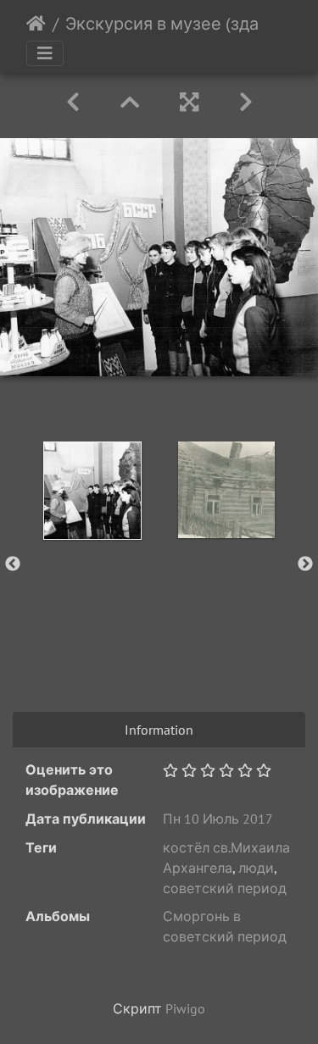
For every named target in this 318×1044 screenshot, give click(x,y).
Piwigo (185, 1008)
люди (256, 867)
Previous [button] (12, 564)
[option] (92, 490)
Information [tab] (159, 729)
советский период (225, 888)
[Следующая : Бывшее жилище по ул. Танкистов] (246, 102)
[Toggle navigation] (45, 53)
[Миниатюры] (129, 102)
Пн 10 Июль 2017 (218, 818)
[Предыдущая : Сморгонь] (73, 102)
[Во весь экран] (189, 102)
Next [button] (305, 564)
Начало (36, 23)
